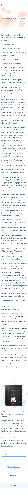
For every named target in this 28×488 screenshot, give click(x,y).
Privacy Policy (13, 475)
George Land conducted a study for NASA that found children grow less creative (13, 109)
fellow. (4, 5)
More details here (7, 446)
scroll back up (14, 485)
